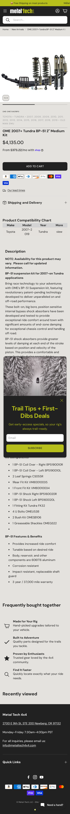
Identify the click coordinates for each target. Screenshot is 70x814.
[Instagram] (35, 777)
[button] (35, 20)
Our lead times (16, 190)
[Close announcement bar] (66, 2)
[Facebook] (28, 777)
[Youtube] (41, 777)
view (59, 232)
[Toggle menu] (5, 10)
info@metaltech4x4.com (19, 745)
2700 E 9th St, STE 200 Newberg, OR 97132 (32, 723)
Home (5, 29)
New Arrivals (18, 29)
